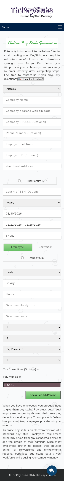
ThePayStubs (19, 475)
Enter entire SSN (36, 181)
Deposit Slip (36, 258)
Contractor (45, 247)
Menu (5, 27)
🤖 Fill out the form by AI (31, 79)
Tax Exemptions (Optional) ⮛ (21, 369)
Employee (17, 247)
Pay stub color (12, 376)
